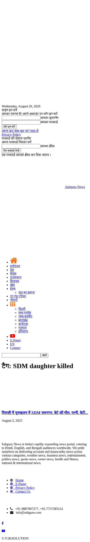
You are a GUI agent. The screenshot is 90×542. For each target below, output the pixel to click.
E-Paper (15, 340)
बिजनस (14, 281)
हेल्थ (12, 288)
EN (12, 344)
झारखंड (23, 320)
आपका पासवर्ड (49, 122)
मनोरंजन (15, 266)
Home (19, 480)
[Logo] (33, 219)
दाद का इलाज (26, 292)
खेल (12, 285)
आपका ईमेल (47, 146)
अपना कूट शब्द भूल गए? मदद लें (20, 131)
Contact (15, 348)
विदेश (13, 273)
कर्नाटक (23, 324)
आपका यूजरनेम (49, 117)
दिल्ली (22, 309)
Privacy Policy (11, 134)
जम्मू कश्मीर (25, 316)
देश (12, 270)
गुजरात (22, 327)
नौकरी (14, 300)
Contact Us (22, 491)
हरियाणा (23, 331)
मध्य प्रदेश (24, 312)
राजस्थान (15, 277)
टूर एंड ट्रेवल (18, 296)
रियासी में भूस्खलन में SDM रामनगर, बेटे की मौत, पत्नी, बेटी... (45, 412)
